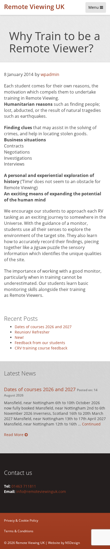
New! (19, 337)
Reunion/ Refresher (32, 332)
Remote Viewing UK (34, 6)
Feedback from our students (40, 342)
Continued (91, 423)
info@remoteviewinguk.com (41, 491)
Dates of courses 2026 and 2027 (43, 326)
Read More (14, 434)
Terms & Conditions (18, 531)
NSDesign (72, 542)
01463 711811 (23, 486)
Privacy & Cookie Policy (21, 520)
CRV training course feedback (41, 347)
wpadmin (50, 74)
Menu (94, 7)
